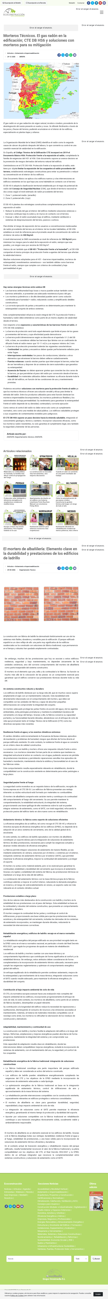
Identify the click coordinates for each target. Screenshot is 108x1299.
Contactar (80, 3)
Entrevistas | (9, 1192)
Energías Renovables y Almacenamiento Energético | (61, 1222)
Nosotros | (9, 1198)
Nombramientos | (45, 1237)
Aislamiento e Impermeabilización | (53, 1192)
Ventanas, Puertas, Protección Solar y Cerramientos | (61, 1249)
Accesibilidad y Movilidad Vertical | (53, 1189)
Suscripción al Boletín (12, 3)
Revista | (30, 1192)
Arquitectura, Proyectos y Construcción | (55, 1195)
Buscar (97, 1259)
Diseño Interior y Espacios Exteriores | (54, 1210)
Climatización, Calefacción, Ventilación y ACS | (58, 1201)
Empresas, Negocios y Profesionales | (54, 1219)
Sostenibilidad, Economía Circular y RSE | (56, 1240)
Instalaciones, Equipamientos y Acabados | (56, 1228)
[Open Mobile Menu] (101, 12)
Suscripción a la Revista (37, 3)
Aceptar (98, 1294)
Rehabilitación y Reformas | (66, 1237)
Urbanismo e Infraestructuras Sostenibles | (56, 1246)
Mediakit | (23, 1195)
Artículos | (17, 1189)
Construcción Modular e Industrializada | (55, 1207)
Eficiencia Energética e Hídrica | (51, 1216)
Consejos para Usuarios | (49, 1204)
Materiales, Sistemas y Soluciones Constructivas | (59, 1234)
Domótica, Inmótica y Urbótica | (51, 1213)
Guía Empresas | (11, 1195)
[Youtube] (100, 3)
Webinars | (20, 1192)
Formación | (76, 1225)
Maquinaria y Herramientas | (50, 1231)
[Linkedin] (96, 3)
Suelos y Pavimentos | (47, 1243)
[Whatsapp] (70, 55)
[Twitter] (92, 3)
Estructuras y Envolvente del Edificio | (54, 1225)
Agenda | (27, 1189)
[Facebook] (88, 3)
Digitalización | (80, 1207)
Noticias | (8, 1189)
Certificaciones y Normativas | (51, 1198)
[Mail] (104, 3)
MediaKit (72, 3)
